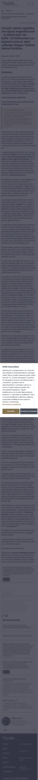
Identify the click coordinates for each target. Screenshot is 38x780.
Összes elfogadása (28, 411)
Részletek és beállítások (11, 404)
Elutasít (11, 411)
